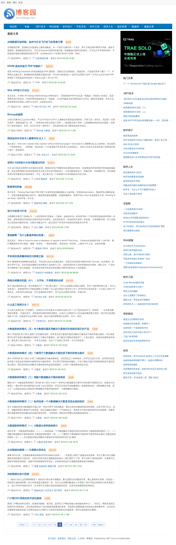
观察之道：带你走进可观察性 (136, 299)
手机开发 (81, 26)
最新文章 (149, 26)
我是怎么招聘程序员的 (133, 319)
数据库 (135, 26)
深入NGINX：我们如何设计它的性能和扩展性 (144, 226)
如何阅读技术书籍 (131, 180)
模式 (50, 441)
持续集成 (48, 272)
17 (65, 524)
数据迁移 (44, 58)
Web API (38, 106)
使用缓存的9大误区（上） (135, 111)
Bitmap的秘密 (15, 114)
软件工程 (95, 26)
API (49, 106)
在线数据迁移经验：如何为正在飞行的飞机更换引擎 (35, 41)
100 (94, 524)
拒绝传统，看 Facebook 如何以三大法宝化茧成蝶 (146, 355)
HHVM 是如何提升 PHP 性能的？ (25, 66)
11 (34, 524)
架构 (45, 441)
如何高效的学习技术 (132, 172)
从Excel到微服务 (131, 152)
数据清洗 (38, 202)
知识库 (13, 26)
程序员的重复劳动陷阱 (133, 176)
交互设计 (49, 490)
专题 (26, 26)
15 (54, 524)
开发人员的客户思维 (132, 193)
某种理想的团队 (130, 364)
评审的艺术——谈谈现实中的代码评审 (140, 303)
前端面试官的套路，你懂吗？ (136, 323)
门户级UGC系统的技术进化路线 (24, 498)
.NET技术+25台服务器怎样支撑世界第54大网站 (145, 98)
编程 (45, 202)
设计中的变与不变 (17, 210)
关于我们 (52, 538)
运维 (38, 58)
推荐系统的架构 (130, 135)
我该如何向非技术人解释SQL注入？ (26, 138)
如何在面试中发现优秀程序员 (136, 340)
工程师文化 (41, 320)
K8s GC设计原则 (131, 144)
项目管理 (122, 26)
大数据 (47, 130)
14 (49, 524)
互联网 (126, 203)
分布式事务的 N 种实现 (133, 148)
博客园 (89, 538)
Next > (101, 524)
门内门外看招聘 (130, 336)
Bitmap (40, 130)
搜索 (36, 466)
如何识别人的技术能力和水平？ (137, 332)
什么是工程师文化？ (18, 304)
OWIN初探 (128, 103)
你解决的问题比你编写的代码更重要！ (140, 185)
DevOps (38, 296)
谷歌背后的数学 (130, 213)
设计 (45, 106)
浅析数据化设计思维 (18, 474)
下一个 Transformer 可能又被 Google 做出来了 (144, 83)
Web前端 (54, 26)
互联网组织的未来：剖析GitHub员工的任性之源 (145, 368)
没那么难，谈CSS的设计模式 (136, 254)
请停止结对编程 (130, 290)
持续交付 (40, 272)
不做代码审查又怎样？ (133, 286)
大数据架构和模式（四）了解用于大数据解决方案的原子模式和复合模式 (45, 353)
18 (70, 524)
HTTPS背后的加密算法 (133, 221)
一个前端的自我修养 (132, 262)
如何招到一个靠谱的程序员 (135, 327)
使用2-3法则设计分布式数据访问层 (26, 162)
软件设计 (67, 26)
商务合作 (72, 538)
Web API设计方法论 (18, 90)
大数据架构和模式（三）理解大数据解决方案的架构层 (36, 377)
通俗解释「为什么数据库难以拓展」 (26, 235)
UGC (36, 514)
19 (76, 524)
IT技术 (45, 248)
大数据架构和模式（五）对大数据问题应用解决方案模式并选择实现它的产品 (48, 328)
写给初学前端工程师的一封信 (136, 258)
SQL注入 (45, 154)
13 (44, 524)
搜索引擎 (52, 466)
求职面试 (128, 313)
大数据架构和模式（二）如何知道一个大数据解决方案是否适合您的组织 (45, 401)
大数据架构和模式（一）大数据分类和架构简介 (32, 425)
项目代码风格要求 (131, 115)
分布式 (37, 178)
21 (86, 524)
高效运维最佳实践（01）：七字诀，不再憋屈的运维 (35, 280)
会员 (20, 2)
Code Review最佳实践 (133, 282)
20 (81, 524)
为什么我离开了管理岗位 (134, 295)
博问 (15, 2)
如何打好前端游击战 (132, 249)
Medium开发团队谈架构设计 (136, 217)
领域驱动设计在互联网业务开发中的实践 (141, 156)
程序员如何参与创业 (132, 373)
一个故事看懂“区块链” (133, 208)
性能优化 (43, 466)
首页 (3, 2)
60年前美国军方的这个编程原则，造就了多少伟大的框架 (149, 139)
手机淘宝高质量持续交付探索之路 (25, 256)
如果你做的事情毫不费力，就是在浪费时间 (142, 360)
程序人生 (108, 26)
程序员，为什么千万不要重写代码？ (139, 189)
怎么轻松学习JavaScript (134, 245)
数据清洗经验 (14, 186)
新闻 (9, 2)
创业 (125, 350)
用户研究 (58, 490)
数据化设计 (39, 490)
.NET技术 (40, 26)
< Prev (21, 524)
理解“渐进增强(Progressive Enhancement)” (143, 267)
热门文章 (128, 78)
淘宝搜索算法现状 (131, 230)
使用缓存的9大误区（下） (135, 107)
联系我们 (62, 538)
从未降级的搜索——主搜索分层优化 (26, 449)
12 (39, 524)
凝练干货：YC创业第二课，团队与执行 (141, 377)
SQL (39, 154)
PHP (38, 82)
